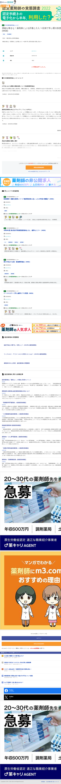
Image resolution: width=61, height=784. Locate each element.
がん (5, 242)
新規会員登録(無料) (39, 167)
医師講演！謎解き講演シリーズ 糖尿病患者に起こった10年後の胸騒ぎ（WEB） (29, 199)
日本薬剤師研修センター (12, 25)
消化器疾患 (9, 34)
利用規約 (43, 781)
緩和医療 (22, 242)
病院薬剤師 (10, 242)
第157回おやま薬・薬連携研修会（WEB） (17, 262)
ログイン (13, 6)
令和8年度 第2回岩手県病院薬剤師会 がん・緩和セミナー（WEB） (25, 230)
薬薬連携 (12, 273)
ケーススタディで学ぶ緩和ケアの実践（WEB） (19, 293)
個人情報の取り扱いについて (52, 781)
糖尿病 (6, 210)
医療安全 (16, 242)
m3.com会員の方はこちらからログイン (38, 171)
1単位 (4, 34)
